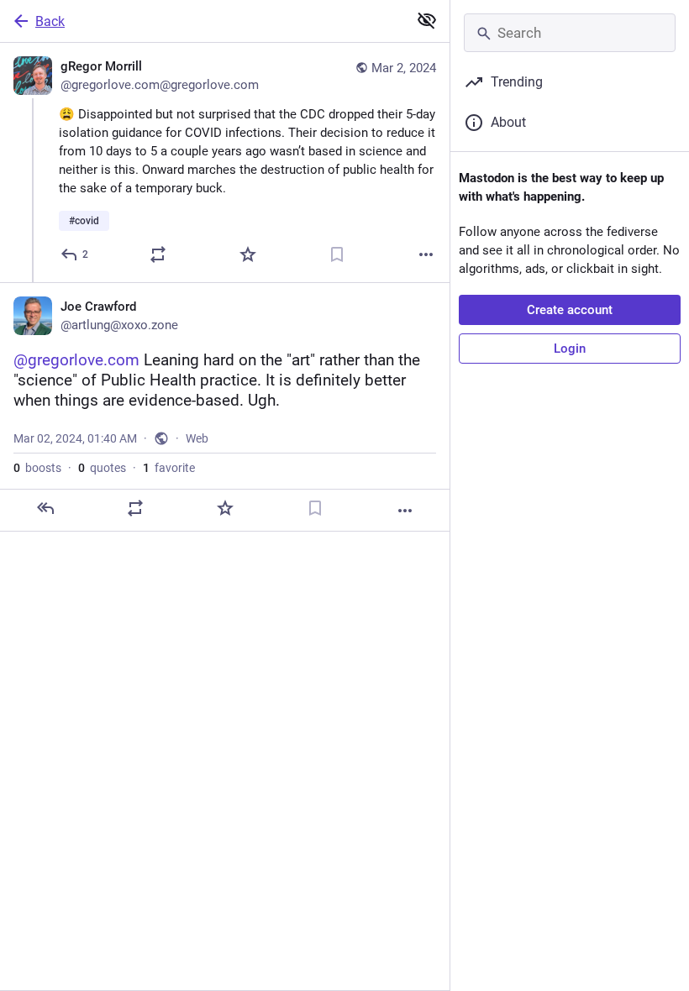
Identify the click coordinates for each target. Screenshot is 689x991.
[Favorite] (248, 254)
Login (570, 348)
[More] (426, 254)
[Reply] (45, 508)
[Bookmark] (337, 254)
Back (50, 21)
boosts (37, 468)
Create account (570, 309)
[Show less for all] (427, 20)
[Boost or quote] (158, 254)
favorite (169, 468)
